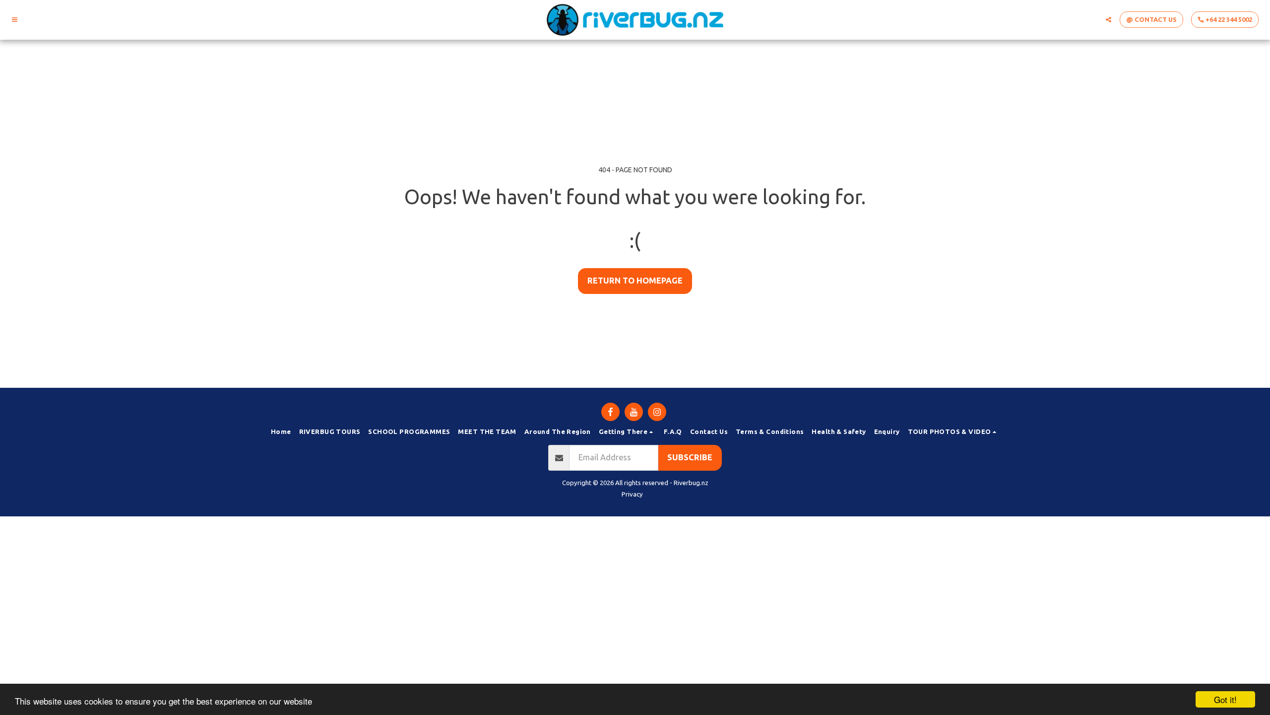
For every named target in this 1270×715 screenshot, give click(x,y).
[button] (14, 19)
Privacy (632, 494)
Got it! (1225, 699)
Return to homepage (635, 280)
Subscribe (689, 457)
